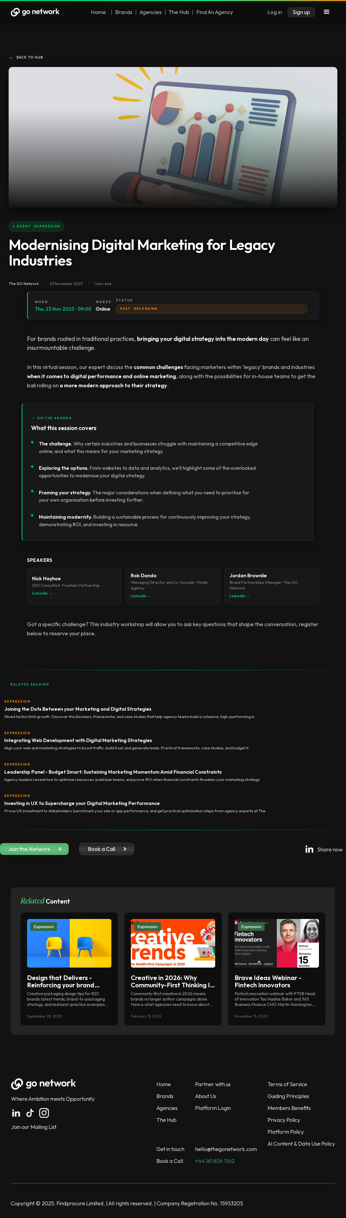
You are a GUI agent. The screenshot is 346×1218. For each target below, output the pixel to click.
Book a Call (170, 1160)
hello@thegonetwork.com (226, 1149)
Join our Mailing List (33, 1126)
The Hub (179, 12)
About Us (205, 1096)
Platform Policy (286, 1131)
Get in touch (170, 1149)
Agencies (150, 12)
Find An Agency (214, 12)
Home (98, 12)
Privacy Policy (284, 1119)
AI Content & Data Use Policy (301, 1143)
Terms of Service (287, 1084)
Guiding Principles (288, 1096)
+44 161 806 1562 (215, 1160)
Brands (123, 12)
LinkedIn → (42, 593)
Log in (274, 12)
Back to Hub (26, 57)
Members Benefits (289, 1108)
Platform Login (213, 1108)
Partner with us (213, 1084)
